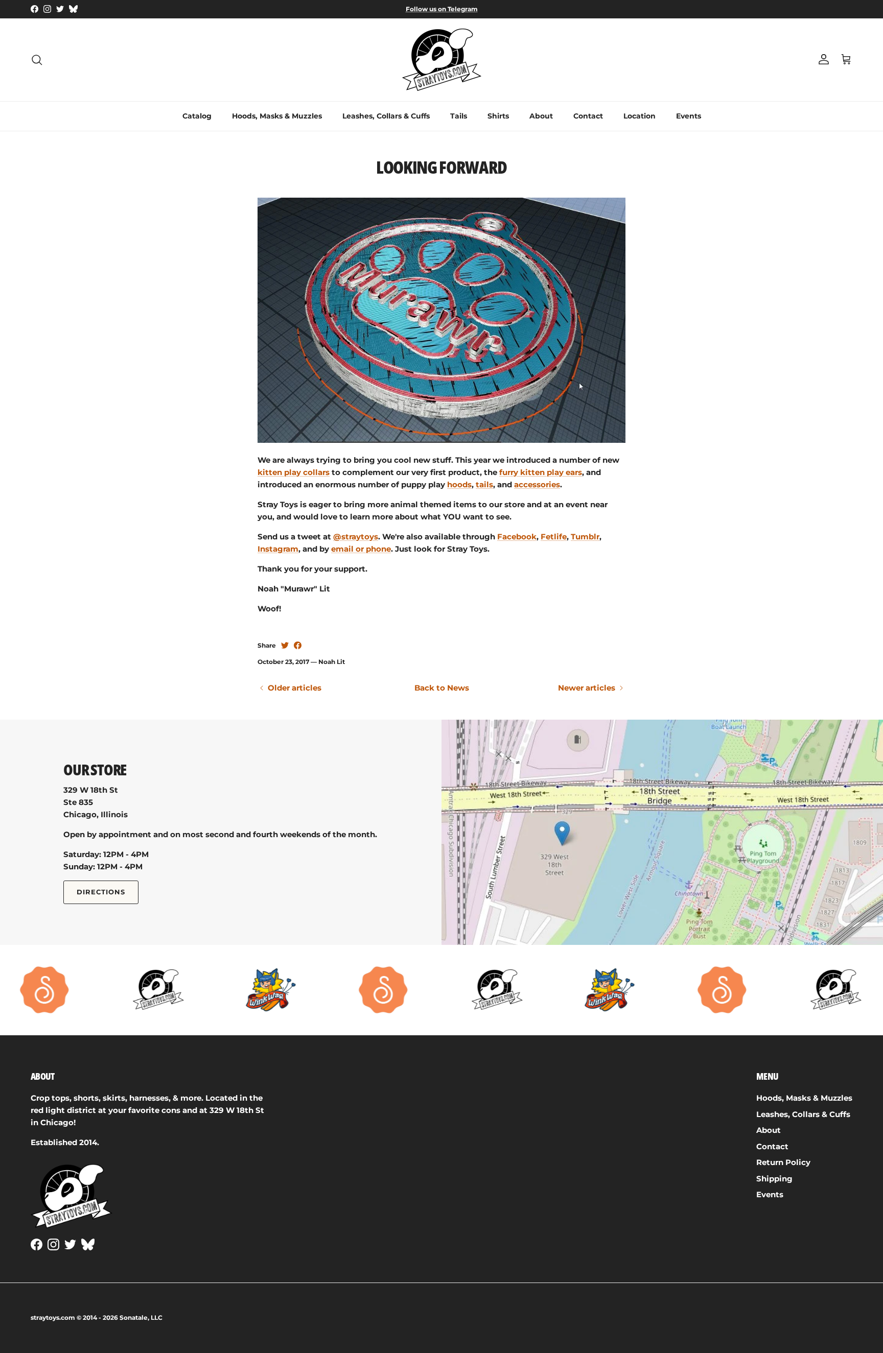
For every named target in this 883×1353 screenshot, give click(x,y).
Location (639, 116)
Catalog (197, 116)
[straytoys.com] (441, 60)
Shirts (498, 116)
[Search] (37, 60)
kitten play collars (294, 472)
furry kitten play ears (540, 472)
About (541, 116)
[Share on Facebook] (297, 645)
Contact (588, 116)
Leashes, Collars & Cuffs (386, 116)
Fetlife (554, 536)
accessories (537, 484)
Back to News (441, 688)
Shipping (774, 1178)
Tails (458, 116)
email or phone (361, 549)
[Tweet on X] (285, 645)
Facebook (517, 536)
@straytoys (355, 536)
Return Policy (783, 1162)
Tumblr (585, 536)
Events (688, 116)
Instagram (278, 549)
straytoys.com (53, 1317)
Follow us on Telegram (442, 9)
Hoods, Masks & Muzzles (277, 116)
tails (484, 484)
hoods (459, 484)
